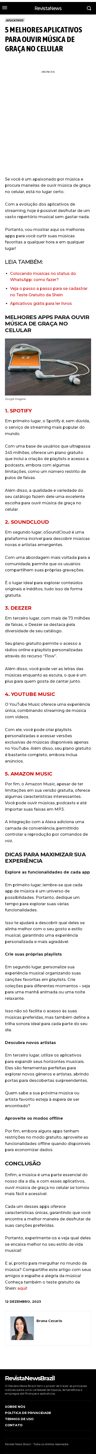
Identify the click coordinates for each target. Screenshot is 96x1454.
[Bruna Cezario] (22, 1328)
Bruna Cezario (49, 1320)
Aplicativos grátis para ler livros (41, 303)
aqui (21, 1288)
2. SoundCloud (27, 522)
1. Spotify (18, 411)
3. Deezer (18, 608)
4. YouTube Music (30, 694)
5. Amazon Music (28, 774)
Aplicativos (14, 20)
